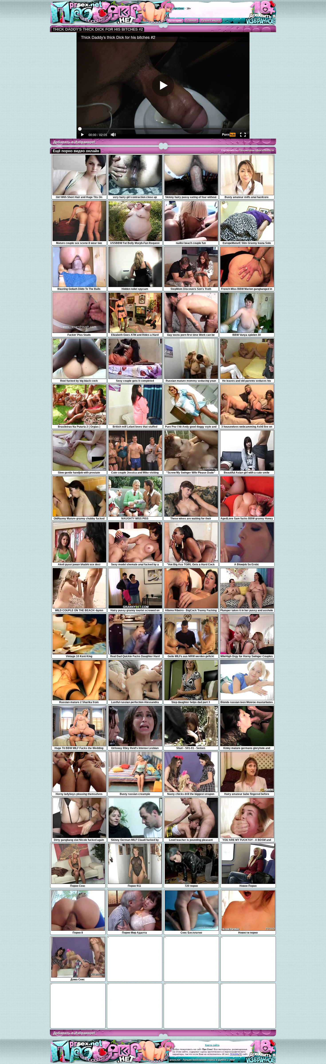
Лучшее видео (210, 20)
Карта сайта (212, 1045)
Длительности (265, 150)
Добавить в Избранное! (74, 142)
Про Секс (178, 8)
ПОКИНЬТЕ (236, 1054)
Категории (175, 20)
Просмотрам (246, 150)
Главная (191, 20)
